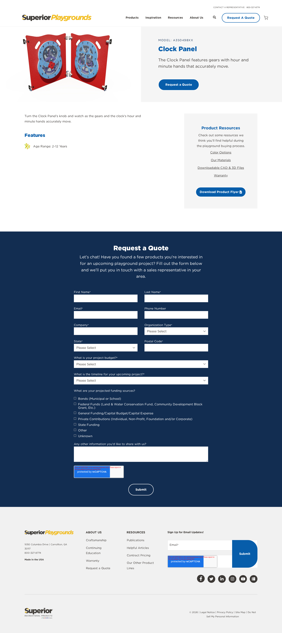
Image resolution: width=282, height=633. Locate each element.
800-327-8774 (253, 7)
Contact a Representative (229, 7)
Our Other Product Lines (140, 565)
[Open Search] (214, 17)
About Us (196, 17)
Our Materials (221, 160)
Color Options (220, 152)
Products (132, 17)
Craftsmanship (96, 540)
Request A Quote (241, 18)
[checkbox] (141, 417)
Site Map (240, 612)
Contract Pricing (138, 555)
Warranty (221, 175)
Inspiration (153, 17)
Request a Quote (98, 568)
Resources (175, 17)
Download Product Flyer (220, 192)
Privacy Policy (225, 612)
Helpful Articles (138, 548)
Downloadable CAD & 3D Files (221, 168)
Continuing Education (93, 550)
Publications (135, 540)
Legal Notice (207, 612)
